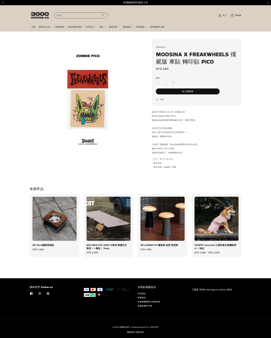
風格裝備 (113, 27)
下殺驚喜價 (59, 27)
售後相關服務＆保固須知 (149, 302)
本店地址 (142, 293)
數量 (158, 78)
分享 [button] (162, 99)
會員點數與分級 (157, 27)
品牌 (101, 27)
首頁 (33, 27)
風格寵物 (140, 27)
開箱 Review (45, 27)
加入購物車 (187, 91)
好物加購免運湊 (75, 27)
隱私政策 (140, 332)
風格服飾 (127, 27)
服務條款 (142, 297)
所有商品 (90, 27)
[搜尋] (103, 15)
